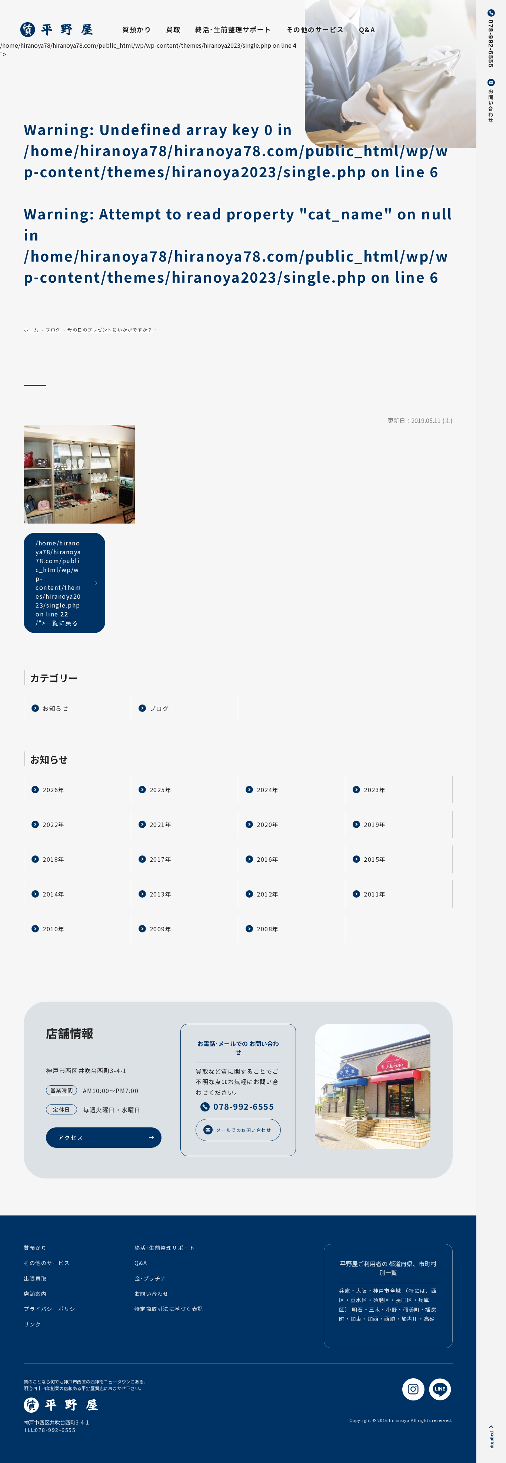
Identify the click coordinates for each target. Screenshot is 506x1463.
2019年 (375, 824)
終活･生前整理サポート (233, 29)
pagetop (492, 1439)
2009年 (161, 928)
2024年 (268, 789)
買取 (173, 29)
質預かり (136, 29)
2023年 (375, 789)
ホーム (31, 329)
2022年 (54, 824)
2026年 (54, 789)
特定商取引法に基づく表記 (168, 1308)
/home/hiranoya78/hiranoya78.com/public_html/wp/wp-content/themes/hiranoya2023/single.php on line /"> (58, 582)
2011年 (375, 893)
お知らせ (56, 708)
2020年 (268, 824)
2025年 (161, 789)
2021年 (161, 824)
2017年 (161, 859)
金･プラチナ (150, 1278)
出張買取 (35, 1278)
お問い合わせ (151, 1293)
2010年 (54, 928)
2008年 (268, 928)
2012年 (268, 893)
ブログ (53, 329)
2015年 (375, 859)
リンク (32, 1324)
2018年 (54, 859)
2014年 (54, 893)
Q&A (367, 29)
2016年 (268, 859)
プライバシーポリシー (52, 1308)
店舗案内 (35, 1293)
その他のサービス (315, 29)
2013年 (161, 893)
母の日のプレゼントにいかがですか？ (110, 329)
